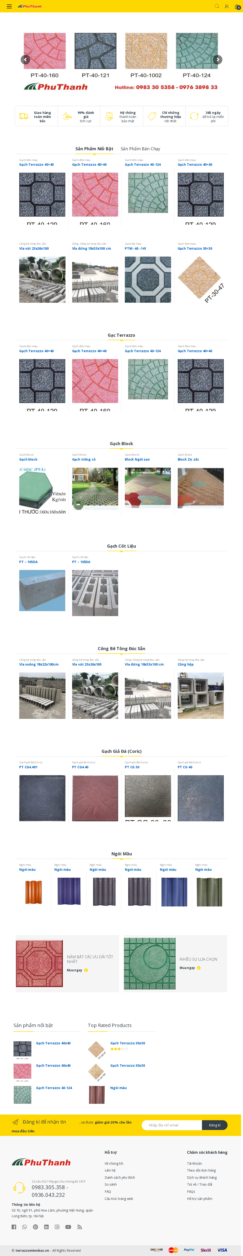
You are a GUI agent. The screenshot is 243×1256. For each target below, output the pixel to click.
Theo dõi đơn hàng (201, 1170)
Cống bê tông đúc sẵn (32, 243)
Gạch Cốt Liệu (121, 546)
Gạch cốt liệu (27, 557)
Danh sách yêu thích (120, 1177)
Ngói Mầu (121, 854)
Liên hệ (110, 1170)
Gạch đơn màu (28, 160)
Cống (75, 243)
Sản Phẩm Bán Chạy (140, 148)
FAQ (108, 1191)
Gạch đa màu (133, 243)
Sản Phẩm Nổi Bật (94, 148)
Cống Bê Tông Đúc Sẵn (121, 648)
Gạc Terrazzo (121, 335)
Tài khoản (194, 1163)
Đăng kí (214, 1125)
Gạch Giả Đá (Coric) (121, 751)
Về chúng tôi (114, 1163)
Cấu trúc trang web (119, 1198)
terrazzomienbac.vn (32, 1250)
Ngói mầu (25, 865)
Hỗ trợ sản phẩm (199, 1198)
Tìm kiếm (217, 6)
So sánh (111, 1184)
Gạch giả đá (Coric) (30, 762)
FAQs (191, 1191)
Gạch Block (121, 443)
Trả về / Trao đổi (199, 1184)
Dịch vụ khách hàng (202, 1177)
